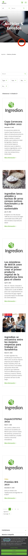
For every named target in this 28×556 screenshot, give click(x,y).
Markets (23, 80)
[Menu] (25, 2)
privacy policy (7, 540)
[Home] (4, 4)
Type (3, 80)
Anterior (5, 509)
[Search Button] (25, 73)
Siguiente (6, 511)
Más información (9, 157)
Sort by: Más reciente (5, 86)
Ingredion (3, 54)
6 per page (6, 514)
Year (13, 80)
